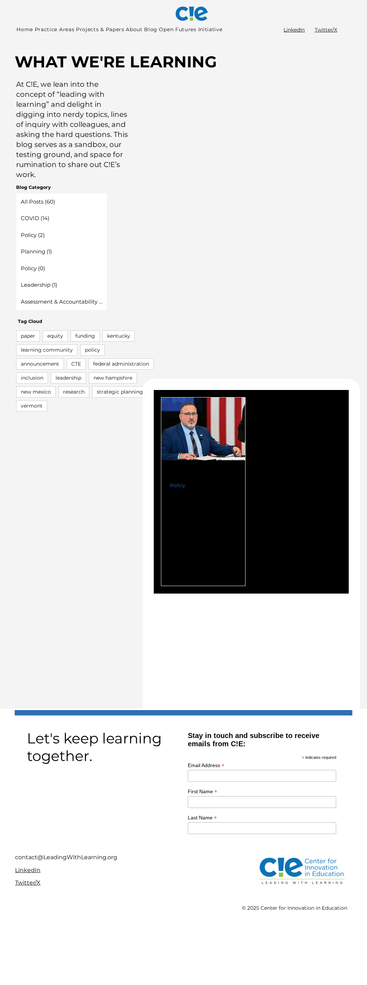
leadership (68, 378)
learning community (47, 350)
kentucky (118, 336)
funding (85, 336)
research (74, 392)
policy (92, 350)
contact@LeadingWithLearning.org (66, 857)
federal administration (121, 364)
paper (28, 336)
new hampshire (113, 378)
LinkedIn (294, 30)
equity (55, 336)
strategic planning (120, 392)
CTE (76, 364)
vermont (32, 406)
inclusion (32, 378)
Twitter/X (326, 30)
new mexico (36, 392)
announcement (40, 364)
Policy (177, 485)
